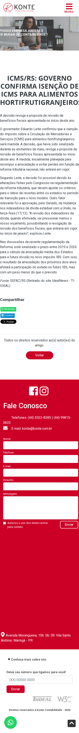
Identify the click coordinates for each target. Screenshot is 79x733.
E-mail (7, 466)
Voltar (39, 355)
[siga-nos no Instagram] (44, 391)
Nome (7, 438)
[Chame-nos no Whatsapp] (10, 722)
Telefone (8, 452)
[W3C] (64, 699)
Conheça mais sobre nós (28, 659)
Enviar (69, 525)
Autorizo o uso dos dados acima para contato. (27, 524)
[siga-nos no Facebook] (33, 391)
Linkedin (9, 315)
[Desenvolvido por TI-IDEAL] (42, 699)
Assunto (8, 480)
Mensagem (10, 493)
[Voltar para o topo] (71, 724)
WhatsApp (9, 309)
